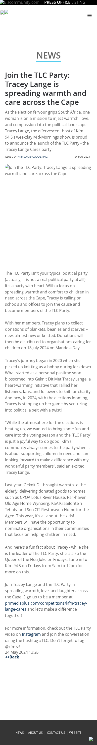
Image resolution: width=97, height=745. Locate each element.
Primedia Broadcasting (32, 156)
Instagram (31, 634)
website (75, 732)
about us (35, 732)
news (19, 732)
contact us (56, 732)
